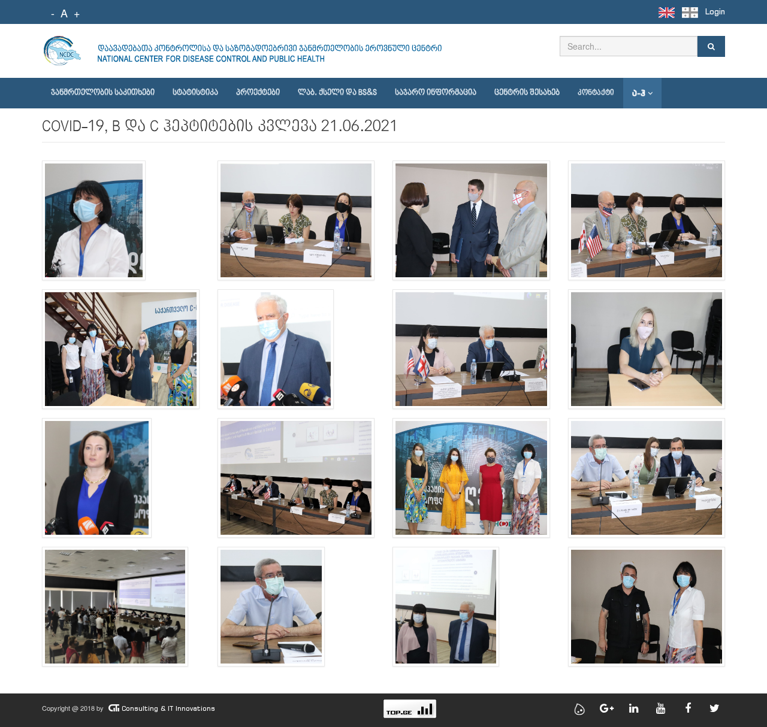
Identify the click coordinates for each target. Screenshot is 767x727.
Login (715, 12)
